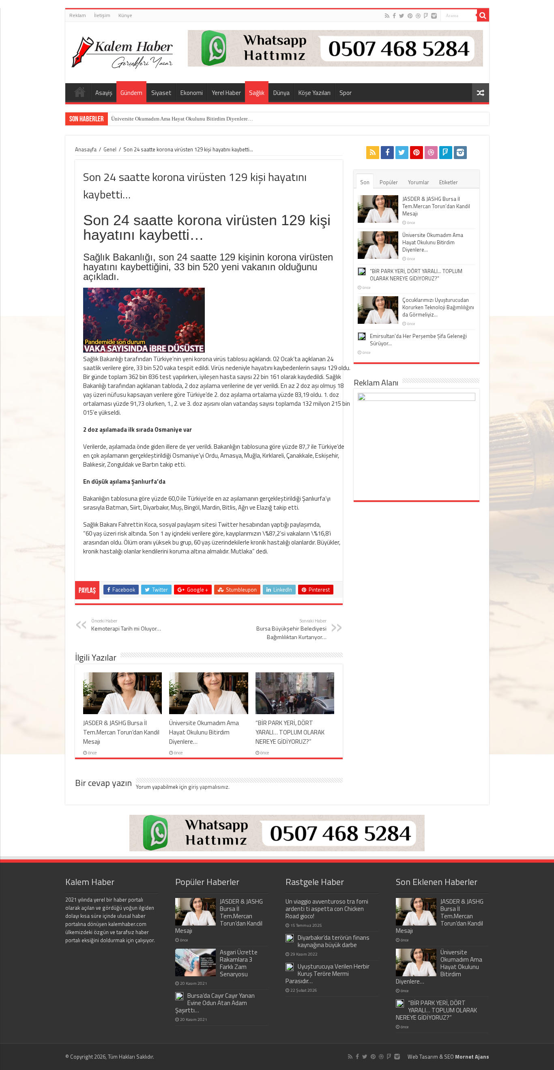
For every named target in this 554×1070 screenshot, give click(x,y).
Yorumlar (418, 182)
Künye (125, 15)
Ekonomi (191, 92)
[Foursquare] (426, 16)
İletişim (102, 15)
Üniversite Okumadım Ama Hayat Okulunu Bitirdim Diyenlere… (182, 119)
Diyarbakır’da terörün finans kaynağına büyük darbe (333, 941)
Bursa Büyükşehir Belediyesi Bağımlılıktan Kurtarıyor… (291, 629)
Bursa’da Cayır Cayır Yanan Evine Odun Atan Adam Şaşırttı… (215, 1003)
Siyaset (161, 92)
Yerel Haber (226, 92)
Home (79, 91)
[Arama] (483, 15)
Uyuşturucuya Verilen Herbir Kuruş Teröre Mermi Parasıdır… (327, 974)
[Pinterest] (410, 16)
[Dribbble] (418, 16)
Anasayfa (86, 149)
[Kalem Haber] (122, 50)
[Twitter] (401, 16)
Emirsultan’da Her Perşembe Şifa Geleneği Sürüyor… (418, 339)
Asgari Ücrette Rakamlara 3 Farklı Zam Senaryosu (239, 963)
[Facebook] (394, 16)
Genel (109, 149)
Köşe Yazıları (314, 92)
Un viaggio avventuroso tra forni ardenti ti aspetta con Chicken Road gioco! (327, 909)
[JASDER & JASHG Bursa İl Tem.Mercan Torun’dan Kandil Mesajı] (195, 912)
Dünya (281, 92)
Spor (345, 92)
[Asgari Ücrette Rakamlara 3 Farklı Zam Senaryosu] (195, 962)
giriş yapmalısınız (208, 787)
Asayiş (103, 92)
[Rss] (387, 16)
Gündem (131, 92)
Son (364, 182)
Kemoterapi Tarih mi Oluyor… (126, 625)
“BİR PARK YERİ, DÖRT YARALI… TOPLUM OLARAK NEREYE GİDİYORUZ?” (290, 732)
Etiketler (448, 182)
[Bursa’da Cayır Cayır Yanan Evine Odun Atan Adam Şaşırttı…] (179, 996)
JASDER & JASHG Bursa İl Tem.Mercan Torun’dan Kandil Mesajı (121, 732)
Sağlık (256, 92)
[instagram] (434, 16)
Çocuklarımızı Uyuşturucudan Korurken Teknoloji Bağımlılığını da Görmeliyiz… (438, 307)
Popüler (389, 182)
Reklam (77, 15)
